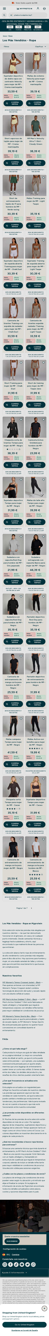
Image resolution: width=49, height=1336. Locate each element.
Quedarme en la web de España (24, 1330)
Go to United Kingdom (24, 1325)
